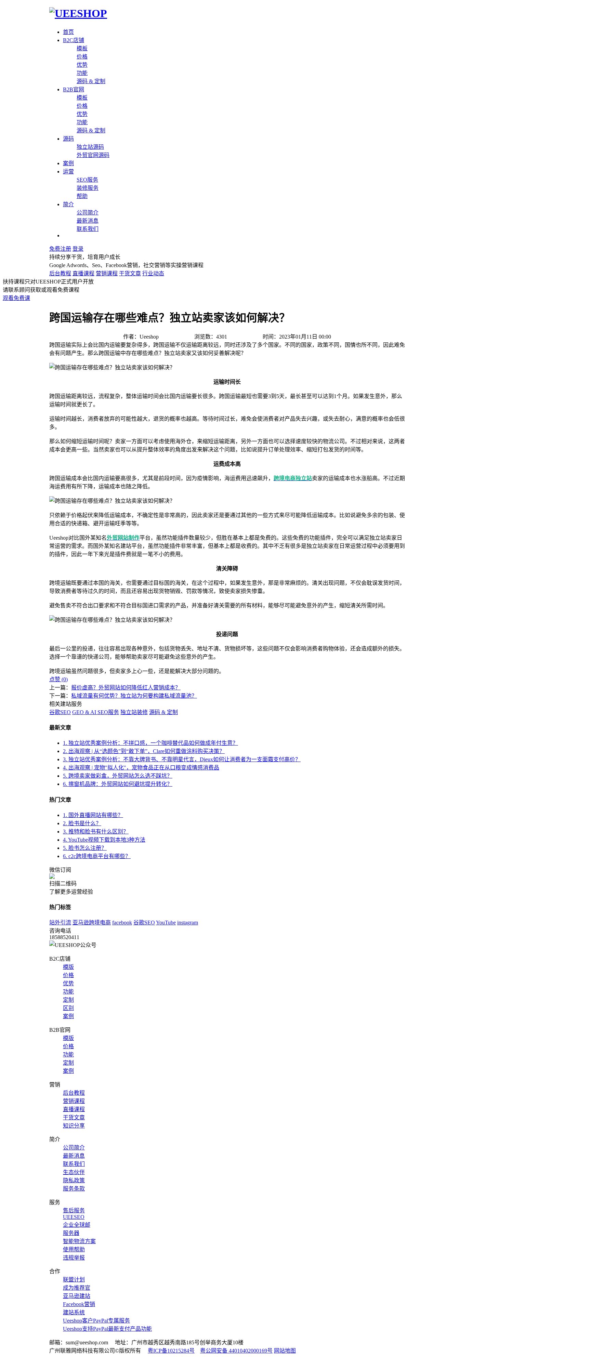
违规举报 (74, 1258)
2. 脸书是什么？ (82, 823)
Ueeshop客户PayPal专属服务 (96, 1320)
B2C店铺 (73, 40)
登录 (78, 249)
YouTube (166, 922)
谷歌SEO (60, 712)
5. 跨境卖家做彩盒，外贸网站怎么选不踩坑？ (117, 776)
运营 (68, 171)
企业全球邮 (76, 1225)
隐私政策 (74, 1180)
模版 (68, 967)
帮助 (82, 196)
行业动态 (153, 273)
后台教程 (60, 273)
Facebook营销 (79, 1304)
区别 (68, 1008)
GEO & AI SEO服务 (95, 712)
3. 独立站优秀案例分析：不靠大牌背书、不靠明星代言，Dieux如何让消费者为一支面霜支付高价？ (182, 759)
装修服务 (87, 188)
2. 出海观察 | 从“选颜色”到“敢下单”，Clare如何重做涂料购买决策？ (144, 751)
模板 (82, 48)
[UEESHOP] (78, 13)
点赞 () (58, 679)
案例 (68, 163)
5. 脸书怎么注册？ (85, 848)
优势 (82, 65)
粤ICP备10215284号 (171, 1351)
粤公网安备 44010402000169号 (236, 1351)
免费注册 (60, 249)
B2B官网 (73, 89)
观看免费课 (16, 298)
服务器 (71, 1233)
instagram (187, 922)
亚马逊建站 (76, 1296)
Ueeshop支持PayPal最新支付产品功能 (107, 1329)
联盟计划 (74, 1279)
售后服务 (74, 1210)
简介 (68, 204)
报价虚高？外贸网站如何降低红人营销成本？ (126, 687)
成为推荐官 (76, 1288)
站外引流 (60, 922)
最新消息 (87, 221)
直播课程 (83, 273)
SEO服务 (87, 180)
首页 (68, 32)
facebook (122, 922)
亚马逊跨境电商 (92, 922)
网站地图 (285, 1351)
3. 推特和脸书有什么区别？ (96, 831)
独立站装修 (134, 712)
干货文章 (130, 273)
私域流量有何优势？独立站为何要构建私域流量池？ (134, 696)
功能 (82, 73)
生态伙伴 (74, 1172)
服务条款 (74, 1188)
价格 (82, 57)
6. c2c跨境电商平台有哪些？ (97, 856)
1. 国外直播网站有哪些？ (93, 815)
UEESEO (73, 1217)
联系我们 (87, 229)
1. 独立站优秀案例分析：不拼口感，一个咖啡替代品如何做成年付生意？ (150, 743)
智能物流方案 (79, 1241)
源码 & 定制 (91, 81)
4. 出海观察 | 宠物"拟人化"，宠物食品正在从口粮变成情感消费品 (141, 767)
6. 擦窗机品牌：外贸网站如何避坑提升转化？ (117, 784)
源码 (68, 139)
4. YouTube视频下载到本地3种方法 (104, 840)
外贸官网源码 (93, 155)
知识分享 (74, 1126)
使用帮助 (74, 1249)
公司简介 (87, 212)
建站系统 (74, 1312)
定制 (68, 1000)
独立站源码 (90, 147)
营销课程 (107, 273)
